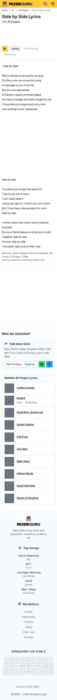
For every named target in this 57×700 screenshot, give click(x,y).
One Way (22, 449)
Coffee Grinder (26, 387)
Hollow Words (25, 473)
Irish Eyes (22, 436)
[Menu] (52, 4)
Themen (29, 622)
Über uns (28, 632)
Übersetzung (31, 48)
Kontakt (28, 637)
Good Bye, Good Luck (30, 412)
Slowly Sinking (25, 424)
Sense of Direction (28, 498)
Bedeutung (10, 54)
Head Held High (26, 485)
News (28, 627)
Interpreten (28, 616)
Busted (21, 398)
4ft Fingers (13, 21)
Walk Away (23, 461)
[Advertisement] (28, 34)
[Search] (45, 4)
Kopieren (30, 364)
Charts (28, 611)
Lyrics (15, 48)
